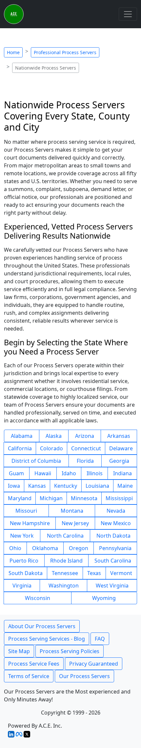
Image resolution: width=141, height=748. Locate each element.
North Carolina (65, 535)
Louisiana (97, 485)
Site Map (19, 651)
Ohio (15, 548)
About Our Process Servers (41, 626)
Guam (16, 473)
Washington (64, 585)
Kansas (37, 485)
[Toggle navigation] (128, 14)
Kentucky (65, 485)
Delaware (121, 448)
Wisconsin (37, 598)
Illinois (95, 473)
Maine (125, 485)
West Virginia (112, 585)
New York (22, 535)
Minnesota (84, 498)
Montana (72, 510)
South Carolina (112, 560)
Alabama (21, 435)
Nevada (116, 510)
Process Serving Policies (69, 651)
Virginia (21, 585)
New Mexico (116, 523)
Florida (85, 460)
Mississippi (119, 498)
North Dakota (113, 535)
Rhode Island (66, 560)
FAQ (100, 638)
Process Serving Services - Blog (46, 638)
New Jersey (75, 523)
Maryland (19, 498)
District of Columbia (36, 460)
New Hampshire (30, 523)
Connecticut (86, 448)
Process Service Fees (33, 663)
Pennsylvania (115, 548)
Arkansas (118, 435)
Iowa (14, 485)
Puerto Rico (24, 560)
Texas (94, 573)
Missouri (26, 510)
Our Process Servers (84, 676)
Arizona (84, 435)
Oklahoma (45, 548)
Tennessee (65, 573)
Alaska (54, 435)
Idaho (69, 473)
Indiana (122, 473)
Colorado (51, 448)
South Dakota (26, 573)
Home (13, 52)
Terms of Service (28, 676)
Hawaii (42, 473)
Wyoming (104, 598)
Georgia (119, 460)
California (20, 448)
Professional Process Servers (65, 52)
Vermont (121, 573)
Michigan (51, 498)
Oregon (78, 548)
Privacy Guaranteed (93, 663)
